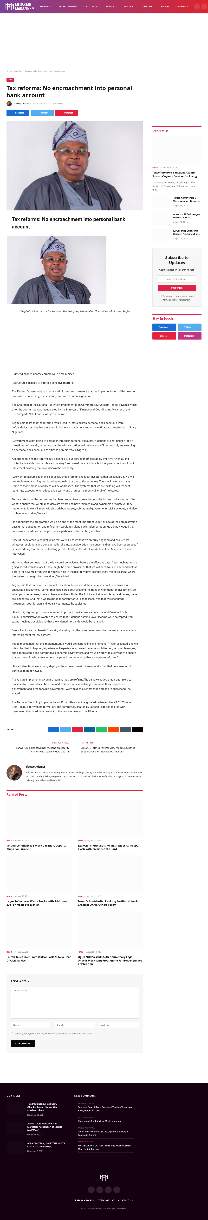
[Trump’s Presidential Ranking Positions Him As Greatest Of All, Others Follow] (110, 873)
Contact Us (125, 1200)
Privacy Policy (84, 1200)
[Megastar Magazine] (20, 6)
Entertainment (68, 6)
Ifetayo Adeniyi (22, 103)
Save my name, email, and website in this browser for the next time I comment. (54, 1033)
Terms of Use (106, 1200)
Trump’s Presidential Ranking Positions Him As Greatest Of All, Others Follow (108, 903)
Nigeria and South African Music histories (99, 1121)
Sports (165, 6)
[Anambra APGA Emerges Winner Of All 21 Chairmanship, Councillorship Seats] (161, 218)
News (10, 80)
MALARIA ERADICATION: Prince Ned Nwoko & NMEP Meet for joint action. (104, 1147)
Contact (183, 6)
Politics (45, 6)
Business (91, 6)
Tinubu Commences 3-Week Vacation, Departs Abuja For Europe (36, 847)
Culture (128, 6)
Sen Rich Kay (84, 1142)
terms (166, 300)
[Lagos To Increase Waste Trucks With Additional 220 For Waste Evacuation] (39, 873)
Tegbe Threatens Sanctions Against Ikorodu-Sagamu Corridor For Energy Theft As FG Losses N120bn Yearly (175, 174)
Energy (156, 168)
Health (110, 6)
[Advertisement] (104, 41)
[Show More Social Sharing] (83, 113)
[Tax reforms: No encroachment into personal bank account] (74, 165)
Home (9, 71)
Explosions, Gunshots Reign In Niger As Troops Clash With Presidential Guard (108, 847)
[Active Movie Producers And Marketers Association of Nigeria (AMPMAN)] (15, 1128)
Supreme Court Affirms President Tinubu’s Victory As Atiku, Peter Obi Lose (105, 1109)
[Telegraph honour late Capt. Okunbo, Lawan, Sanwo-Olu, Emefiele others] (15, 1108)
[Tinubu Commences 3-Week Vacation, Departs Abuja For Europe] (39, 818)
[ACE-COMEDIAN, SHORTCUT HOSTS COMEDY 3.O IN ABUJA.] (15, 1147)
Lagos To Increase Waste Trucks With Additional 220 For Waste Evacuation (37, 903)
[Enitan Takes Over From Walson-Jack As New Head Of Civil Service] (39, 929)
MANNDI (123, 1208)
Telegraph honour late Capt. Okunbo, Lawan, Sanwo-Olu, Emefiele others (42, 1107)
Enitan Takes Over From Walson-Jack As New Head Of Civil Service (38, 958)
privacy (176, 300)
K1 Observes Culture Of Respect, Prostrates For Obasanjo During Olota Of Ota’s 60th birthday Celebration (187, 232)
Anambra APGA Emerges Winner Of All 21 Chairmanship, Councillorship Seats (186, 216)
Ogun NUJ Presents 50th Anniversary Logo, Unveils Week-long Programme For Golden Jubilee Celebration (110, 960)
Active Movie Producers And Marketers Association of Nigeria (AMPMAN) (44, 1127)
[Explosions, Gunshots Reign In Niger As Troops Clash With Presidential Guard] (110, 818)
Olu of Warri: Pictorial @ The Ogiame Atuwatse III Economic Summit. (103, 1133)
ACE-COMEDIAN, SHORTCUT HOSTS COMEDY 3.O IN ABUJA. (46, 1145)
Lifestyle (147, 6)
